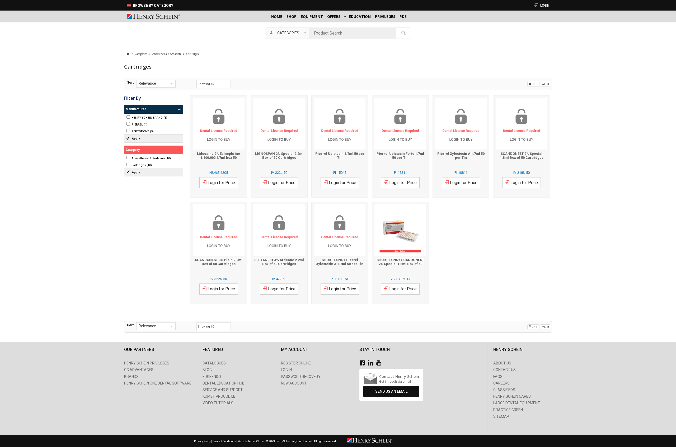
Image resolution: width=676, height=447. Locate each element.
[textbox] (354, 33)
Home (276, 16)
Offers (333, 16)
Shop (292, 16)
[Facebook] (363, 363)
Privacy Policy (202, 441)
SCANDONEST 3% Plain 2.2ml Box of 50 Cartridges (218, 262)
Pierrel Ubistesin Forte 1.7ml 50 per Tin (400, 156)
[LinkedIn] (372, 363)
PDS (403, 16)
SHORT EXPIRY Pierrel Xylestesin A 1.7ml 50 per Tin (339, 262)
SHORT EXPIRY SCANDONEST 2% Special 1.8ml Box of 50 (400, 262)
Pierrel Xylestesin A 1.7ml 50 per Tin (461, 156)
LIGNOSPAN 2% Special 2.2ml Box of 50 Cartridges (279, 156)
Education (360, 16)
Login (544, 5)
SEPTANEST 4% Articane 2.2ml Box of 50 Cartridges (279, 262)
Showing (206, 84)
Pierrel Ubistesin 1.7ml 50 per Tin (339, 156)
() (149, 117)
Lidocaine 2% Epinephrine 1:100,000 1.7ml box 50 (218, 156)
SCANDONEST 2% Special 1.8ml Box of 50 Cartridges (521, 156)
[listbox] (287, 33)
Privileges (385, 16)
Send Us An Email (391, 391)
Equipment (312, 16)
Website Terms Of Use (251, 441)
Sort (130, 82)
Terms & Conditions (224, 441)
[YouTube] (380, 363)
